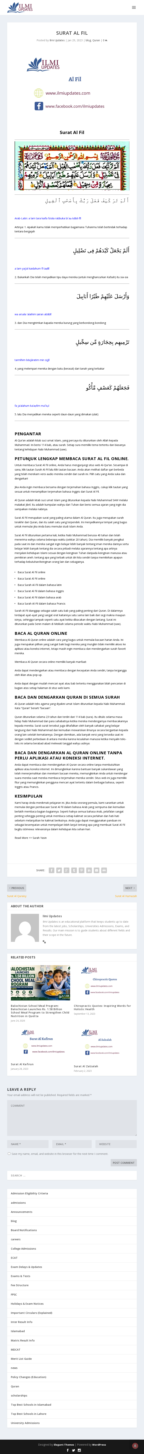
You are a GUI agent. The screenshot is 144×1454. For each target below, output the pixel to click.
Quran (96, 40)
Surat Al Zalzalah (86, 1066)
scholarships (19, 1395)
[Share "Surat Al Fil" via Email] (96, 870)
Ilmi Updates (57, 40)
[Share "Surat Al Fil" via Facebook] (51, 870)
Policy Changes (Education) (28, 1377)
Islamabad (18, 1331)
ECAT (14, 1258)
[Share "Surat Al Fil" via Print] (104, 870)
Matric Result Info (23, 1340)
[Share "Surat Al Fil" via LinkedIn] (89, 870)
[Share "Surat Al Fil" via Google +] (66, 870)
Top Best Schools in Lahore (28, 1414)
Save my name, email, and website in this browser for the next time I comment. (60, 1154)
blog (88, 40)
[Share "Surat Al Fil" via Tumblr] (74, 870)
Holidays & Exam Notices (27, 1303)
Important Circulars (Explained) (31, 1313)
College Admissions (23, 1248)
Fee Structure (19, 1285)
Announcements (21, 1212)
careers (15, 1239)
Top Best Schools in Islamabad (31, 1404)
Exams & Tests (20, 1276)
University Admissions (25, 1423)
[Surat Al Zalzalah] (103, 1043)
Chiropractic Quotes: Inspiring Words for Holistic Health (102, 1007)
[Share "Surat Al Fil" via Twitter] (59, 870)
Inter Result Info (21, 1322)
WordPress (99, 1444)
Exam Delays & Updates (26, 1267)
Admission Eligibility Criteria (29, 1193)
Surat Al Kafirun (22, 1064)
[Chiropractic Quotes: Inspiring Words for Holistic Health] (103, 982)
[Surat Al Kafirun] (40, 1042)
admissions (18, 1202)
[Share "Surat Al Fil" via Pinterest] (81, 870)
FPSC (14, 1294)
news (14, 1368)
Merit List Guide (21, 1358)
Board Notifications (24, 1230)
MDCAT (15, 1349)
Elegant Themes (64, 1444)
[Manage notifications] (135, 1446)
